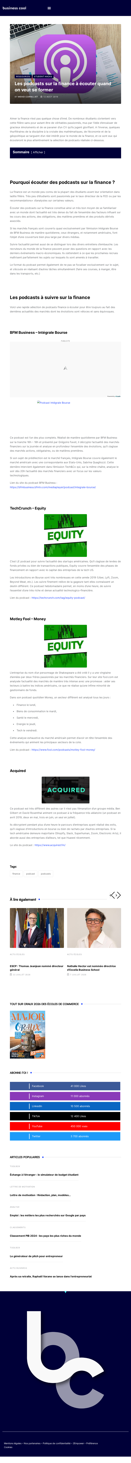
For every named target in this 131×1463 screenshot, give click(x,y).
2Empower (78, 1443)
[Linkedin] (125, 1442)
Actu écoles (17, 954)
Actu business (18, 1268)
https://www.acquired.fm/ (50, 845)
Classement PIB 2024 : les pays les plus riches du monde (45, 1235)
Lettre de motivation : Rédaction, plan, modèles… (40, 1195)
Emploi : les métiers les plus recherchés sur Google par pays (48, 1215)
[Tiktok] (113, 1442)
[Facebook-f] (119, 1440)
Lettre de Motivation (22, 1187)
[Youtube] (125, 1440)
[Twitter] (113, 1440)
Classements (18, 1227)
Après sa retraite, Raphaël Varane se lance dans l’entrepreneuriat (51, 1276)
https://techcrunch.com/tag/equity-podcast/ (58, 597)
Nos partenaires (32, 1443)
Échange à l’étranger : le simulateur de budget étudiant (44, 1174)
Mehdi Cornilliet (28, 97)
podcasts (46, 873)
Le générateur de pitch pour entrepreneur (36, 1256)
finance (16, 873)
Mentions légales (12, 1443)
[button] (49, 8)
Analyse (14, 1207)
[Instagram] (119, 1442)
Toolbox (15, 1166)
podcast (30, 873)
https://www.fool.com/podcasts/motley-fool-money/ (63, 749)
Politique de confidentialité (56, 1443)
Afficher (38, 152)
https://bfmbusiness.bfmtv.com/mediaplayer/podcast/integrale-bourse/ (53, 487)
